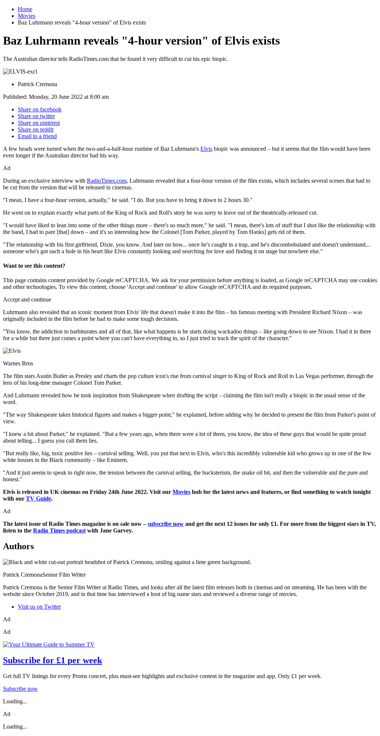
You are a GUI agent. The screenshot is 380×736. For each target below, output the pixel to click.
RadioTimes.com (107, 181)
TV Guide (38, 498)
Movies (26, 16)
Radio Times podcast (59, 530)
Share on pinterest (39, 123)
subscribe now (166, 524)
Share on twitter (36, 116)
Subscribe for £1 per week (52, 660)
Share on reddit (35, 129)
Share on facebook (40, 109)
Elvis (206, 149)
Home (25, 9)
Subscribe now (20, 688)
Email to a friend (37, 136)
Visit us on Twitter (39, 606)
